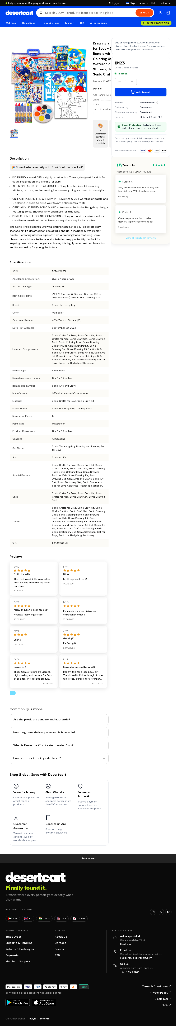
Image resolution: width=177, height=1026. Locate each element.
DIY (82, 23)
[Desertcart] (19, 13)
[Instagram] (153, 912)
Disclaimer (163, 999)
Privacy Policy (160, 992)
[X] (161, 912)
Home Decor (29, 23)
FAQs (166, 1005)
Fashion (69, 23)
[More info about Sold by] (157, 102)
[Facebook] (168, 912)
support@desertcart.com (136, 957)
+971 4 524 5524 (129, 971)
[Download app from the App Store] (44, 1002)
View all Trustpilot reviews (141, 237)
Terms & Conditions (156, 986)
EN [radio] (110, 3)
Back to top (88, 858)
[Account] (160, 13)
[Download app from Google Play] (18, 1002)
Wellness (11, 23)
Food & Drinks (51, 23)
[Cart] (168, 13)
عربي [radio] (116, 3)
